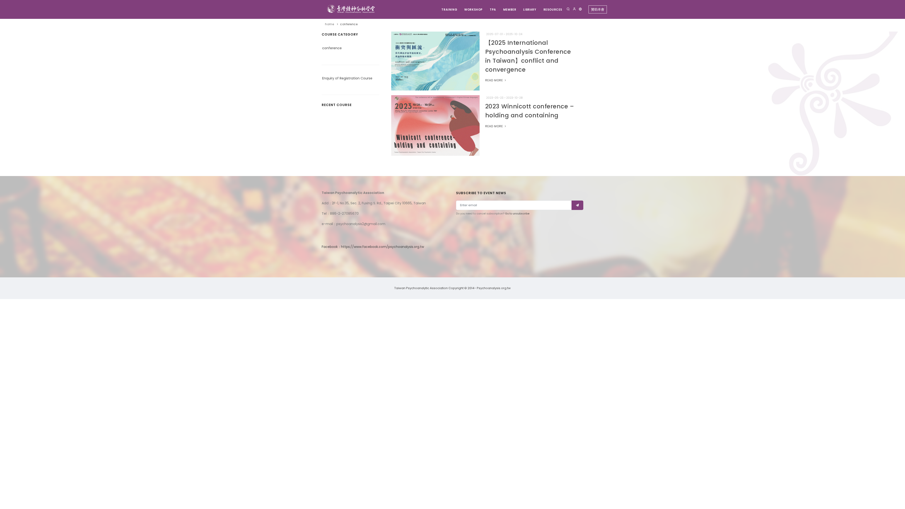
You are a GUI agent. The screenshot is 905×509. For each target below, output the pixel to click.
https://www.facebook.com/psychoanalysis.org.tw (382, 246)
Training (449, 10)
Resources (552, 10)
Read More (494, 80)
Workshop (473, 10)
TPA (493, 10)
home (329, 24)
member (509, 10)
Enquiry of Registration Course (347, 78)
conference (349, 24)
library (529, 10)
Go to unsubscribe (517, 213)
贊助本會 (597, 9)
